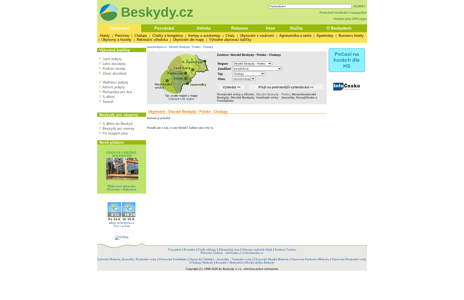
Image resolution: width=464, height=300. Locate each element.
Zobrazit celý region (181, 98)
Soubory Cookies (285, 249)
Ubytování (119, 28)
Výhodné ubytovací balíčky (230, 40)
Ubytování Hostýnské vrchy (349, 259)
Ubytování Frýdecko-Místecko (310, 259)
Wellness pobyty (115, 82)
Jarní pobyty (112, 59)
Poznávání (164, 28)
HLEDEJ (359, 6)
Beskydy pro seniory (119, 128)
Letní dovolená (114, 64)
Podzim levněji (114, 69)
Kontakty (189, 249)
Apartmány (325, 36)
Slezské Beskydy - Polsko (185, 46)
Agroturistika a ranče (295, 36)
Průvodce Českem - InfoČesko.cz (221, 252)
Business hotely (351, 36)
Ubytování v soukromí (257, 36)
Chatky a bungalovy (167, 36)
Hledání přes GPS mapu (350, 18)
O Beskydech (339, 28)
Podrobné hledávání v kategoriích (343, 12)
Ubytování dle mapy (188, 40)
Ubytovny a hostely (117, 40)
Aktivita (203, 28)
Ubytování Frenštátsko (173, 259)
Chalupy (141, 36)
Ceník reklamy (207, 249)
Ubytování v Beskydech (121, 189)
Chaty (230, 36)
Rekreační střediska (152, 40)
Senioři (108, 102)
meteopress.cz (125, 222)
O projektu (175, 249)
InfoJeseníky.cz (253, 252)
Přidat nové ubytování (121, 186)
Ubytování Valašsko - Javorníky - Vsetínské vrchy (220, 259)
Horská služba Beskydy (259, 262)
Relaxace (239, 28)
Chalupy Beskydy (202, 262)
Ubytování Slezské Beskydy (271, 259)
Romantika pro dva (117, 92)
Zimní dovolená (114, 73)
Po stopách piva (115, 133)
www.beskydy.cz (156, 46)
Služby (296, 28)
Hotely (105, 36)
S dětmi (109, 97)
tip (211, 127)
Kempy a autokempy (204, 36)
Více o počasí (121, 225)
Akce (270, 28)
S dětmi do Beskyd (117, 124)
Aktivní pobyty (113, 87)
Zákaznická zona (229, 249)
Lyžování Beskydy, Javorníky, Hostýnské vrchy (127, 259)
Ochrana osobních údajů (257, 249)
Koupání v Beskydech (229, 262)
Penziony (122, 36)
